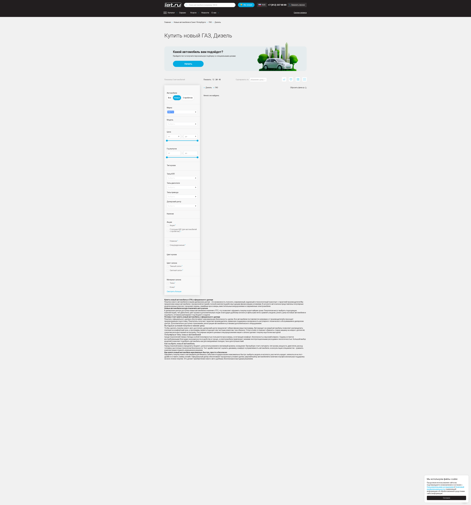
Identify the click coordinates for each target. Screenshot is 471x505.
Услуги (193, 13)
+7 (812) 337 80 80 (277, 5)
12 (213, 80)
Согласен (446, 498)
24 (216, 80)
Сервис (182, 13)
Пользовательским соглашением (440, 487)
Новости (205, 13)
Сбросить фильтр (297, 88)
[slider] (167, 141)
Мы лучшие (246, 5)
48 (220, 80)
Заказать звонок (298, 5)
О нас (213, 13)
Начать (188, 64)
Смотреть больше (174, 291)
